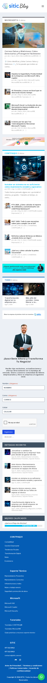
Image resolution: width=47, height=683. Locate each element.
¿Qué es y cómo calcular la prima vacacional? (25, 251)
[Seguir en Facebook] (6, 660)
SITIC (8, 189)
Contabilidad (32, 225)
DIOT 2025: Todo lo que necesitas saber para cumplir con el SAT (25, 222)
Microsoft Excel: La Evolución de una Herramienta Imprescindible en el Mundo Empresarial (26, 107)
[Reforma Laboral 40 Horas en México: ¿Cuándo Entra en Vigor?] (7, 237)
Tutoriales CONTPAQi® (13, 625)
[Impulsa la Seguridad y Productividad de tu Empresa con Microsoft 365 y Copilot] (7, 75)
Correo (9, 395)
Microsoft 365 (10, 603)
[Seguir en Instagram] (11, 660)
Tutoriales (25, 97)
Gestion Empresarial (12, 546)
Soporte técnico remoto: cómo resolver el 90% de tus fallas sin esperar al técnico (24, 490)
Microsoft (15, 598)
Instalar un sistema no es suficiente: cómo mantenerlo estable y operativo (23, 185)
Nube (7, 557)
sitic (8, 56)
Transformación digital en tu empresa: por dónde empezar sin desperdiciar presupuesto (25, 504)
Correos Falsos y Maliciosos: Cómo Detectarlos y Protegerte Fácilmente (23, 52)
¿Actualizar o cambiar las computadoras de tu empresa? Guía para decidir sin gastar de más (26, 452)
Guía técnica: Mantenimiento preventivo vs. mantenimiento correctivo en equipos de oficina (24, 466)
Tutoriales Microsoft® (13, 629)
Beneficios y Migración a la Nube (31, 509)
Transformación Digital (13, 553)
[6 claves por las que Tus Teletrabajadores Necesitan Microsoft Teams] (7, 123)
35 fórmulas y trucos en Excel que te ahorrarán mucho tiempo (27, 91)
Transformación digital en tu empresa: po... (12, 300)
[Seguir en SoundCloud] (15, 660)
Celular (4, 407)
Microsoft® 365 (33, 56)
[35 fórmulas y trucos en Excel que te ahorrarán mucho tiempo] (7, 92)
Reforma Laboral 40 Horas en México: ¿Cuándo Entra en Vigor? (27, 237)
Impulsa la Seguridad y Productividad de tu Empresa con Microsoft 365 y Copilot (27, 76)
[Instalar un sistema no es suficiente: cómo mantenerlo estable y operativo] (23, 168)
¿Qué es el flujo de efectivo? (16, 523)
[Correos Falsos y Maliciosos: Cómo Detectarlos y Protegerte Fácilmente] (23, 35)
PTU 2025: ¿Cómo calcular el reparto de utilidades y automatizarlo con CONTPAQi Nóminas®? (26, 207)
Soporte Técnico (34, 459)
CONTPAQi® (26, 189)
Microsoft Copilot (33, 80)
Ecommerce (9, 561)
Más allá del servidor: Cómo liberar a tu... (32, 300)
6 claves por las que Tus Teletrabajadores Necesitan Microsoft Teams (23, 124)
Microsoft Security (11, 611)
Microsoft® (24, 56)
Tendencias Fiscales (12, 549)
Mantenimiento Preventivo (20, 459)
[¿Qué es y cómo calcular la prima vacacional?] (7, 252)
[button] (41, 677)
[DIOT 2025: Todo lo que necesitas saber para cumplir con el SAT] (7, 222)
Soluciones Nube (17, 510)
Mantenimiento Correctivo (29, 457)
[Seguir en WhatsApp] (20, 660)
